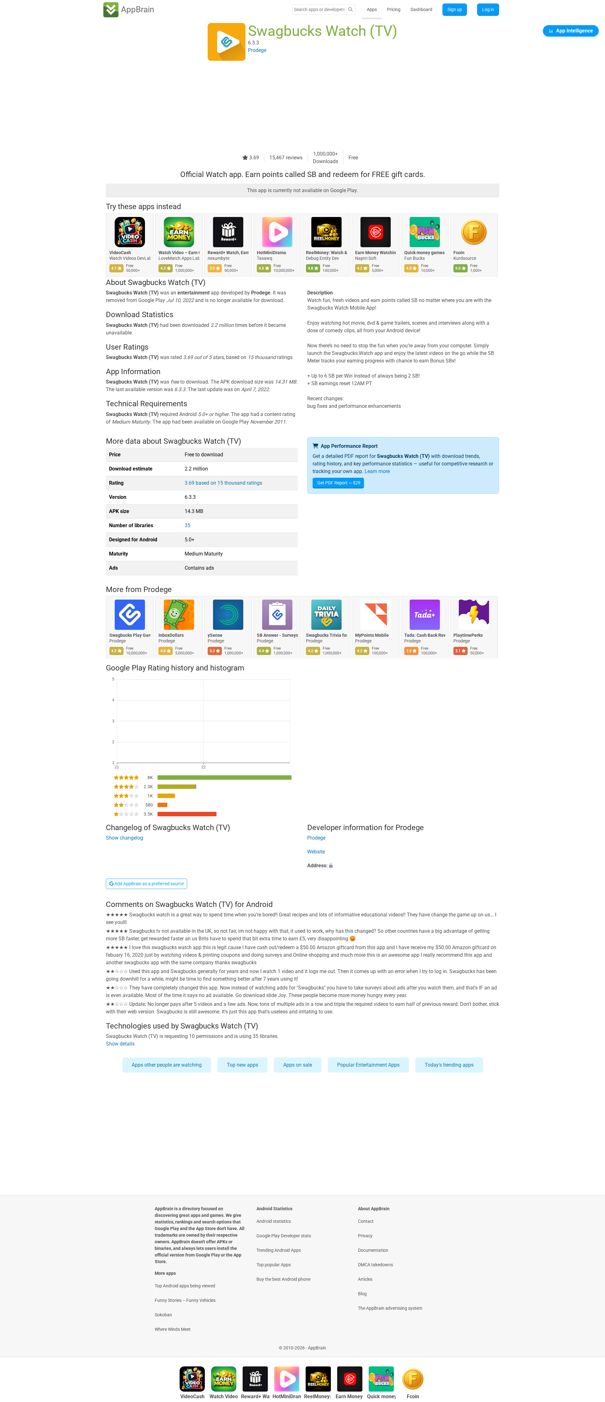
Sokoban (163, 1314)
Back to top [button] (589, 1345)
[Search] (350, 9)
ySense (215, 635)
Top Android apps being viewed (185, 1285)
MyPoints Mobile (372, 635)
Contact (366, 1221)
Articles (365, 1279)
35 (187, 525)
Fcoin (458, 252)
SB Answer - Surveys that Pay (277, 635)
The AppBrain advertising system (390, 1308)
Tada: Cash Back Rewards (424, 635)
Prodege (157, 589)
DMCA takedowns (375, 1264)
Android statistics (273, 1221)
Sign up (454, 9)
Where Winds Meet (173, 1329)
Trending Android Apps (278, 1250)
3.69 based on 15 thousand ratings (223, 483)
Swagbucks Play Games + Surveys (129, 635)
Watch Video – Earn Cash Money (178, 252)
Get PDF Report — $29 (338, 482)
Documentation (373, 1250)
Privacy (365, 1235)
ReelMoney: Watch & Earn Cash (326, 252)
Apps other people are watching (167, 1065)
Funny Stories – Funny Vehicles (185, 1300)
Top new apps (242, 1065)
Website (316, 852)
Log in (488, 9)
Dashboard (421, 9)
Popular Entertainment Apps (368, 1065)
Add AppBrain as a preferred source (148, 883)
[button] (403, 866)
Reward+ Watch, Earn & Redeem (228, 252)
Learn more (377, 471)
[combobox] (319, 9)
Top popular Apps (273, 1264)
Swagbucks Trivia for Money (326, 635)
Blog (362, 1293)
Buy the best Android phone (283, 1279)
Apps (372, 9)
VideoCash (120, 252)
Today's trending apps (449, 1065)
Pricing (393, 9)
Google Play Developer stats (283, 1235)
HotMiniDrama (271, 252)
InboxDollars (171, 635)
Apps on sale (297, 1065)
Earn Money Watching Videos (375, 252)
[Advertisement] (295, 106)
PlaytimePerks (468, 635)
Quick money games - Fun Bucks (424, 252)
